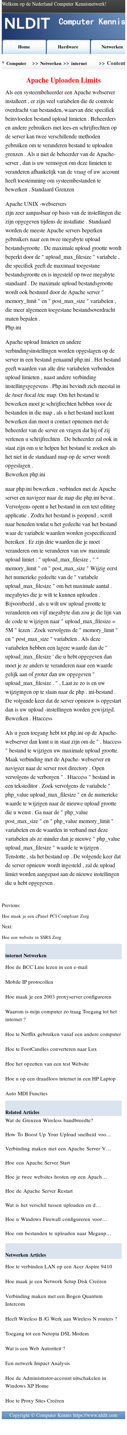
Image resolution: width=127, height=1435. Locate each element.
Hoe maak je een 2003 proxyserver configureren (58, 996)
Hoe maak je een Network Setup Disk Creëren (56, 1281)
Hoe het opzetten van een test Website (47, 1063)
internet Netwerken (81, 64)
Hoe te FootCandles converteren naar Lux (51, 1048)
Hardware (68, 46)
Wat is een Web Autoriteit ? (35, 1348)
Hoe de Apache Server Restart (39, 1190)
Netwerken (112, 46)
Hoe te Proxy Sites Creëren (34, 1400)
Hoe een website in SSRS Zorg (32, 937)
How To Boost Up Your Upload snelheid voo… (58, 1134)
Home (24, 46)
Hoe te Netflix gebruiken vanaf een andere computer (63, 1033)
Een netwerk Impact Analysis (37, 1362)
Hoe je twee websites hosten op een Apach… (56, 1176)
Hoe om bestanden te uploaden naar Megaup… (58, 1233)
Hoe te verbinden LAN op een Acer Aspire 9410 (58, 1266)
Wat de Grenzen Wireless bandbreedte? (50, 1120)
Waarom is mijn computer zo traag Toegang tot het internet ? (61, 1015)
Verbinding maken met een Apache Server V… (58, 1148)
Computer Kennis (16, 64)
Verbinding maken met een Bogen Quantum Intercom (54, 1299)
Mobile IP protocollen (29, 981)
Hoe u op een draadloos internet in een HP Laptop (60, 1078)
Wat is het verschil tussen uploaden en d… (53, 1204)
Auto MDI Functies (26, 1093)
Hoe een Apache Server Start (38, 1162)
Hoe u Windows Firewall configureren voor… (56, 1218)
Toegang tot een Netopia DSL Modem (47, 1333)
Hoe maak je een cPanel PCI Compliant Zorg (46, 916)
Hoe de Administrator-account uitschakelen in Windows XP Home (55, 1381)
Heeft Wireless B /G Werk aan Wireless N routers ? (61, 1318)
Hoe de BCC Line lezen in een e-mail (46, 966)
